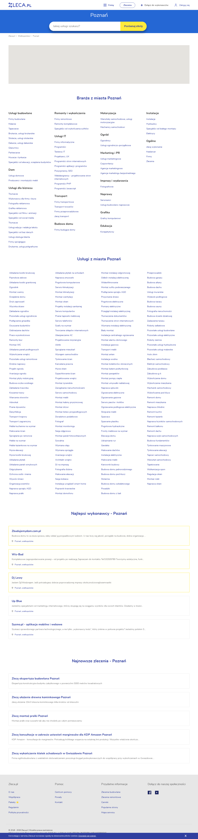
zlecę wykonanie (154, 147)
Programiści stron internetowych (70, 161)
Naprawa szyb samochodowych (162, 436)
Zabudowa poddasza (157, 369)
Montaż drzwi (62, 407)
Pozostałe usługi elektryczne (161, 335)
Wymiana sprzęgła (64, 450)
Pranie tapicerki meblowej (67, 316)
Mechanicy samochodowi (112, 127)
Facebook (149, 792)
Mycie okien (61, 369)
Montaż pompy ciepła (111, 378)
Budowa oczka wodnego (21, 383)
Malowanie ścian (17, 431)
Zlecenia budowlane (110, 792)
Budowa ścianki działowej (159, 316)
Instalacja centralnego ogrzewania (117, 335)
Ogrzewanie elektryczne (112, 393)
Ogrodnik (13, 287)
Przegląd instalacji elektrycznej (115, 311)
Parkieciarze (14, 153)
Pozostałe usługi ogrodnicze (23, 316)
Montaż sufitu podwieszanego (115, 287)
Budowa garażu (154, 278)
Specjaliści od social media (21, 218)
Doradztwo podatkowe (66, 417)
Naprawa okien (154, 484)
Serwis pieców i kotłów (112, 402)
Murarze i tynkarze (17, 157)
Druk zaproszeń (16, 302)
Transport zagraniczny (20, 422)
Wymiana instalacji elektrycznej (116, 326)
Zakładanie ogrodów (19, 311)
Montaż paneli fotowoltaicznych (70, 436)
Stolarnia (105, 479)
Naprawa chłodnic (156, 407)
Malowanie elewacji (64, 474)
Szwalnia (59, 441)
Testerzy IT (59, 152)
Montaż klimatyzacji (64, 292)
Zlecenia (127, 5)
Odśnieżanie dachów (19, 330)
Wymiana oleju (62, 445)
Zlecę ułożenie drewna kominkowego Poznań (41, 697)
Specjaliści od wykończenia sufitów (71, 129)
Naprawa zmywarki (64, 278)
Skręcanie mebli (108, 412)
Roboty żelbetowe (156, 326)
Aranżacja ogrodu (17, 374)
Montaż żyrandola (63, 383)
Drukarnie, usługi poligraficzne (23, 247)
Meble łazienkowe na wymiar (23, 445)
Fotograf (59, 422)
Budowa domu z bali (111, 493)
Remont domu (154, 398)
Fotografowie (106, 187)
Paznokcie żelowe (17, 278)
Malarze (12, 124)
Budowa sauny (154, 306)
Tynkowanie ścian (63, 359)
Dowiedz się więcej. (87, 836)
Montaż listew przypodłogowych (71, 412)
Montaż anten (107, 354)
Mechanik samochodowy (159, 388)
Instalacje (150, 119)
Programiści (60, 147)
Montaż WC (15, 345)
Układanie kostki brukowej (22, 273)
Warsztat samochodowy (159, 460)
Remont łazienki (155, 417)
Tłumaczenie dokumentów (114, 316)
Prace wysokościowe (19, 335)
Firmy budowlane (17, 119)
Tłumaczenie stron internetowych (117, 321)
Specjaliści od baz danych (21, 232)
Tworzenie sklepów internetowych (71, 330)
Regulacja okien (154, 474)
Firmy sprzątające (17, 242)
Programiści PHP (62, 184)
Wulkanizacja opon (156, 469)
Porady (58, 797)
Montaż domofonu (64, 493)
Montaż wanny (16, 292)
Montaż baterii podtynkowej (114, 369)
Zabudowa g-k (154, 374)
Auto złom (152, 354)
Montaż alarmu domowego (114, 340)
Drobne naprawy (17, 364)
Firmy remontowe (63, 119)
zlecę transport (61, 216)
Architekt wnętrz (63, 460)
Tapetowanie (153, 465)
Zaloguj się (184, 5)
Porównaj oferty (133, 26)
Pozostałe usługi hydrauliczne (161, 345)
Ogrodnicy (105, 141)
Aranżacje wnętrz (63, 455)
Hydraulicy (151, 124)
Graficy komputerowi (110, 218)
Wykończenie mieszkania (159, 383)
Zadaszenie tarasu (155, 321)
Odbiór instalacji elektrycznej (115, 278)
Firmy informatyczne (64, 142)
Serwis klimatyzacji (64, 287)
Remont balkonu (155, 426)
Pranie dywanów (17, 407)
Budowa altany (154, 283)
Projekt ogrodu (16, 369)
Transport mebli (108, 350)
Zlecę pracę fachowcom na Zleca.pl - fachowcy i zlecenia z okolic (20, 5)
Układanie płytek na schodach (69, 273)
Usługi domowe (16, 176)
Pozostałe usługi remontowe (23, 359)
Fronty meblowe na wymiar (114, 431)
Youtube (157, 792)
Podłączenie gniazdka (19, 321)
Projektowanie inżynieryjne (68, 340)
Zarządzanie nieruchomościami (70, 388)
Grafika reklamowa (17, 208)
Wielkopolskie (24, 36)
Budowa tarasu (154, 302)
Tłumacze (13, 194)
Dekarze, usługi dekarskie (21, 143)
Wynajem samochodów (66, 354)
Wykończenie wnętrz (19, 354)
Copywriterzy (106, 164)
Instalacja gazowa (109, 345)
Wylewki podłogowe (157, 297)
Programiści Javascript (65, 189)
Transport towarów (63, 207)
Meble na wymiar (17, 441)
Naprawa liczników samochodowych (165, 422)
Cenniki (104, 802)
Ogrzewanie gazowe (111, 398)
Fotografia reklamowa (19, 204)
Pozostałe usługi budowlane (160, 330)
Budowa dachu (154, 287)
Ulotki (58, 345)
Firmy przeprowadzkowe (66, 212)
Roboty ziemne (154, 340)
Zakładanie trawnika (18, 388)
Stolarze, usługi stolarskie (21, 138)
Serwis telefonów (63, 321)
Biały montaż (107, 330)
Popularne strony (109, 807)
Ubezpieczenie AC (64, 335)
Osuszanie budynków (19, 326)
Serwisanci (105, 200)
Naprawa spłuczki (109, 388)
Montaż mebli (61, 398)
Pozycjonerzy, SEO (63, 171)
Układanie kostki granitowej (22, 283)
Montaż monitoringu (65, 426)
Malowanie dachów (110, 450)
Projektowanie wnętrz (65, 378)
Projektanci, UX (61, 157)
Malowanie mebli (109, 460)
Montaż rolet (153, 479)
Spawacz (105, 417)
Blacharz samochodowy (158, 359)
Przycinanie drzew (110, 297)
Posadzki (105, 489)
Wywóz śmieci (16, 479)
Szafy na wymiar (63, 326)
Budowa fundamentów (158, 441)
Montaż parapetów (110, 374)
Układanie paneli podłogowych (24, 350)
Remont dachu (154, 431)
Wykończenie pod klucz (158, 393)
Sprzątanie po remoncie (20, 436)
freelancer (151, 152)
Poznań (36, 36)
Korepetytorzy (107, 232)
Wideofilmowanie (109, 283)
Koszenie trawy (16, 393)
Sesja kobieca (61, 479)
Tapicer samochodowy (158, 455)
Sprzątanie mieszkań (65, 350)
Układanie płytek (17, 460)
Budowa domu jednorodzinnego (116, 469)
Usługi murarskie (155, 292)
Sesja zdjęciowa (63, 431)
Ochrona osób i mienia (20, 474)
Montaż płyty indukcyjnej (21, 378)
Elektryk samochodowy (158, 364)
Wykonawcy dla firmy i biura (22, 199)
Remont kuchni (154, 412)
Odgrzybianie (15, 469)
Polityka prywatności (19, 812)
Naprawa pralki (16, 493)
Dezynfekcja (15, 412)
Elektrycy (150, 133)
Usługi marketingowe (110, 159)
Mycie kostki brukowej (20, 455)
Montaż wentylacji (64, 297)
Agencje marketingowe (111, 168)
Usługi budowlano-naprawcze (114, 205)
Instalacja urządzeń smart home (70, 484)
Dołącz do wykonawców (156, 5)
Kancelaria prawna (64, 364)
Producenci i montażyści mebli (23, 180)
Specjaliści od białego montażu (161, 129)
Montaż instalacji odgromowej (115, 273)
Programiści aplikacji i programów (70, 166)
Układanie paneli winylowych (23, 465)
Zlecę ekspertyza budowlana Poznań (36, 678)
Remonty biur (15, 340)
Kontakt (58, 802)
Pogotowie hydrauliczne (112, 426)
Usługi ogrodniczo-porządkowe (115, 145)
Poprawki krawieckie (65, 489)
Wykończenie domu (156, 378)
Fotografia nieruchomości (159, 311)
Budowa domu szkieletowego (115, 484)
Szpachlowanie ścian (65, 374)
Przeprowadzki (154, 273)
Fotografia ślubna (63, 469)
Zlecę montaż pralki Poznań (30, 716)
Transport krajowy (18, 417)
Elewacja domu (108, 436)
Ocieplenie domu (17, 297)
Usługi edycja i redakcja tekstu (23, 227)
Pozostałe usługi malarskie (160, 350)
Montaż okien (61, 302)
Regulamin (14, 807)
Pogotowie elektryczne (112, 302)
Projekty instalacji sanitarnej (68, 306)
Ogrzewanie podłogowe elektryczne (118, 407)
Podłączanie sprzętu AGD (113, 292)
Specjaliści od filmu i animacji (22, 213)
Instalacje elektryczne (111, 455)
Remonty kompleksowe (65, 124)
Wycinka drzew (16, 306)
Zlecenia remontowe (111, 797)
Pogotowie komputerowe (67, 283)
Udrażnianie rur (108, 441)
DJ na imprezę (62, 465)
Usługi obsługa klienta (19, 237)
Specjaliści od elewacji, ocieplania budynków (30, 162)
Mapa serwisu (108, 812)
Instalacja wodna (109, 359)
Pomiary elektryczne (111, 306)
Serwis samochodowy (66, 393)
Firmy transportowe (64, 202)
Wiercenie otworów (18, 398)
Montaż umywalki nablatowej (115, 383)
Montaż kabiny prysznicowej (69, 402)
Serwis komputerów (65, 311)
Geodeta (105, 445)
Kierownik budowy (110, 465)
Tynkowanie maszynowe (159, 445)
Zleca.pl (12, 36)
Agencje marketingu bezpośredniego (118, 173)
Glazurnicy (14, 148)
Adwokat (13, 402)
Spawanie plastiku (110, 422)
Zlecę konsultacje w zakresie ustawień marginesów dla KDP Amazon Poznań (62, 734)
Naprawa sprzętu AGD (20, 489)
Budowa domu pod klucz (113, 474)
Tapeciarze (14, 129)
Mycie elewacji (16, 450)
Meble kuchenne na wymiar (22, 426)
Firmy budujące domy (64, 230)
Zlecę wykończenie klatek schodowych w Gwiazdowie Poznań (52, 753)
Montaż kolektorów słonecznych (117, 364)
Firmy (149, 157)
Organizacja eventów (19, 484)
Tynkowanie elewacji (157, 450)
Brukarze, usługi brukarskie (21, 133)
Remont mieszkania (156, 402)
